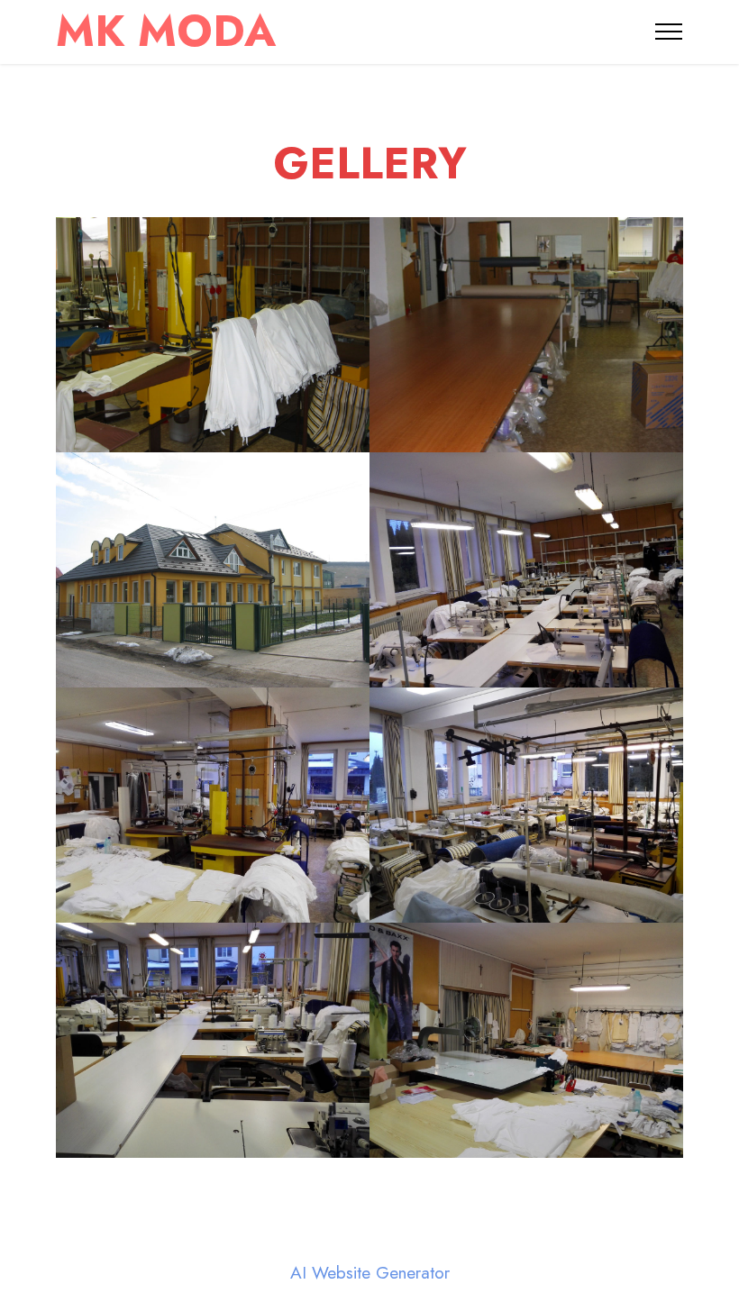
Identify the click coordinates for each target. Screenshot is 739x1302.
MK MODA (172, 31)
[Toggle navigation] (669, 32)
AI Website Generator (370, 1272)
